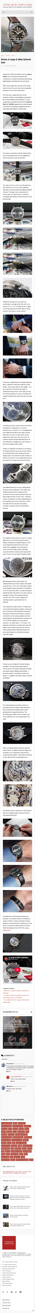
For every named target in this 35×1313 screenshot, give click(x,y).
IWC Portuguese (6, 1271)
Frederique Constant (21, 1134)
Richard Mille (14, 1154)
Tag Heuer (17, 1157)
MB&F (20, 1145)
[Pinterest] (11, 1292)
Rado (8, 1154)
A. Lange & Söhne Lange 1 (9, 1264)
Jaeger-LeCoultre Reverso (9, 1273)
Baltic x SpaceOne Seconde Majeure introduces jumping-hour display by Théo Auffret (16, 1026)
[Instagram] (3, 1292)
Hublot (9, 1143)
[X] (7, 1292)
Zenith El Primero (6, 1285)
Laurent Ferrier (6, 1145)
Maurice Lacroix (27, 1145)
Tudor (22, 1157)
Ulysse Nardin (5, 1159)
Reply (7, 1071)
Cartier (3, 1131)
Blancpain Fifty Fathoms (8, 1268)
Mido (12, 1148)
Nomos (24, 1148)
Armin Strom (21, 1123)
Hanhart (4, 1143)
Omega (30, 1148)
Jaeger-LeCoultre (21, 1143)
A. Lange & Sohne (7, 1123)
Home (2, 55)
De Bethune (21, 1131)
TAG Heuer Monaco (7, 1283)
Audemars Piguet (6, 1126)
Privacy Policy (6, 1305)
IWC (13, 1143)
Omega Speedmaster (7, 1275)
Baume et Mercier (18, 1126)
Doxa (27, 1131)
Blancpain (4, 1129)
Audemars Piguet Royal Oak (9, 1266)
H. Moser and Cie (17, 1140)
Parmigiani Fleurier (16, 1151)
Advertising (5, 1300)
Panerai (7, 1151)
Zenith (31, 1159)
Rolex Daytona (6, 1281)
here (19, 430)
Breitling (21, 1129)
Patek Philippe (27, 1151)
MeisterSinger (5, 1148)
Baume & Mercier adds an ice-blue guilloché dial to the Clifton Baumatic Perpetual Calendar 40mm (20, 1197)
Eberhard (4, 1134)
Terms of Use (6, 1302)
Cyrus (14, 1131)
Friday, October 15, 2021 (19, 1063)
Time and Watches (16, 1076)
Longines (14, 1145)
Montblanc (18, 1148)
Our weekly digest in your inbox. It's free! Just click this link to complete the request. (17, 1172)
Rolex (21, 1154)
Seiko (25, 1154)
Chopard (9, 1131)
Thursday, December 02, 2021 (19, 1086)
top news (8, 55)
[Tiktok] (16, 1292)
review (13, 55)
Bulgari (27, 1129)
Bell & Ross (27, 1126)
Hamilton (25, 1140)
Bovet (10, 1129)
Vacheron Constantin (22, 1159)
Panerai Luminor (6, 1277)
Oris (3, 1151)
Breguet (15, 1129)
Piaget (3, 1154)
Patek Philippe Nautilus (8, 1279)
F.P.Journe (11, 1134)
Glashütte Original (18, 1137)
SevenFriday (5, 1157)
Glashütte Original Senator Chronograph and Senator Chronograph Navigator (17, 41)
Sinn (11, 1157)
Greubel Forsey (6, 1140)
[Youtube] (20, 1292)
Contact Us (5, 1308)
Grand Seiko (28, 1137)
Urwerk (13, 1159)
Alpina (15, 1123)
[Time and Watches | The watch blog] (17, 6)
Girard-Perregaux (6, 1137)
